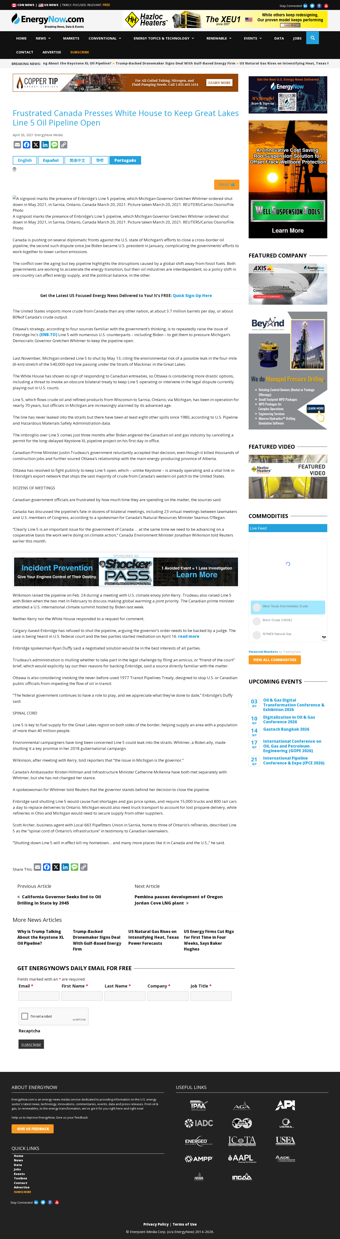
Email (26, 986)
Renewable (217, 38)
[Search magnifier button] (312, 37)
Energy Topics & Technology (161, 38)
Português (125, 160)
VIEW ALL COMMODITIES (274, 659)
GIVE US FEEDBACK (32, 1128)
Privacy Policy (156, 1224)
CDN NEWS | (27, 5)
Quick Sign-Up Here (192, 295)
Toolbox (20, 1178)
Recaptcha (29, 1030)
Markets (71, 38)
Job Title (201, 986)
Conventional (103, 38)
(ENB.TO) (48, 334)
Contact (24, 52)
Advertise (52, 52)
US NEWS (51, 5)
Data (279, 38)
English (25, 160)
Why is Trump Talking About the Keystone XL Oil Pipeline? (40, 937)
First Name (75, 986)
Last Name (118, 986)
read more (188, 636)
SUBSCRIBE (79, 52)
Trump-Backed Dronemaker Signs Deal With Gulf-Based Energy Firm (163, 63)
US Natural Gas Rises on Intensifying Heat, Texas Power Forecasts (153, 937)
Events (250, 38)
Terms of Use (185, 1224)
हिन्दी (99, 160)
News (41, 38)
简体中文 (77, 160)
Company (159, 986)
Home (21, 38)
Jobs (297, 38)
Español (51, 160)
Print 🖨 (227, 184)
